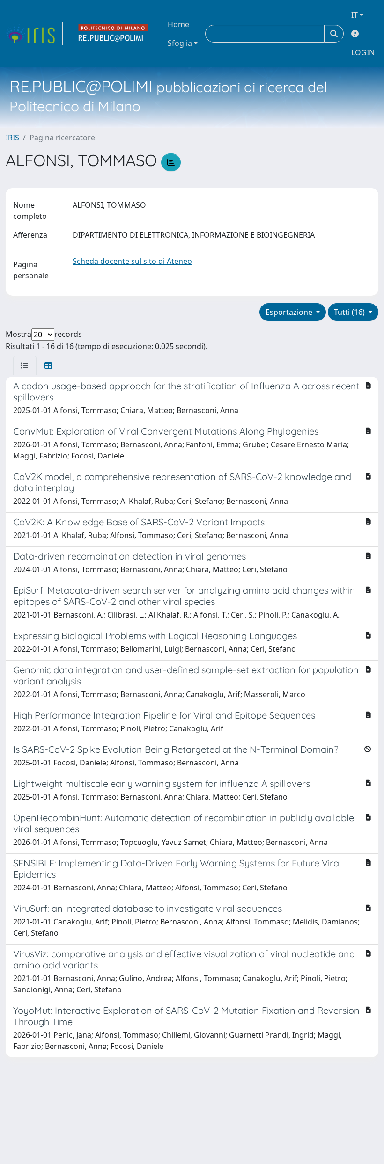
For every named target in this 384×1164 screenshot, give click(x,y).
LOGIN (363, 52)
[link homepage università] (113, 33)
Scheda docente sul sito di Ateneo (132, 261)
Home (178, 24)
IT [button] (354, 15)
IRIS (12, 137)
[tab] (25, 365)
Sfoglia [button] (180, 43)
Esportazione (290, 312)
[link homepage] (34, 33)
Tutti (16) (350, 312)
